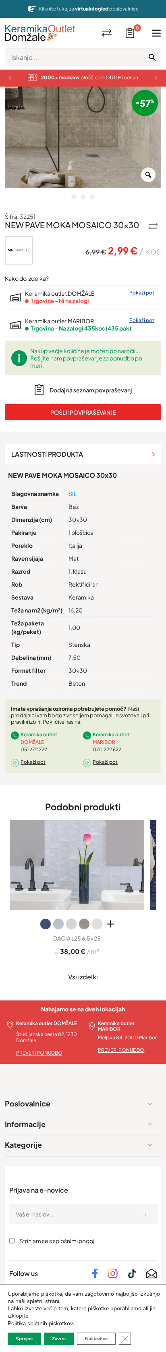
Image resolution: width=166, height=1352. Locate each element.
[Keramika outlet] (40, 32)
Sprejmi (24, 1338)
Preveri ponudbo (39, 1053)
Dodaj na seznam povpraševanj (91, 390)
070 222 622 (107, 749)
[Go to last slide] (10, 78)
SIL (72, 493)
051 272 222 (34, 749)
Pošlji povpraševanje (83, 412)
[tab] (83, 454)
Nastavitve (96, 1338)
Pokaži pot (141, 293)
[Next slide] (156, 78)
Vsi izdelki (83, 977)
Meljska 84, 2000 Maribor (127, 1037)
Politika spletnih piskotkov (40, 1323)
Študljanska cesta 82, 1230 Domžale (46, 1037)
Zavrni (59, 1338)
